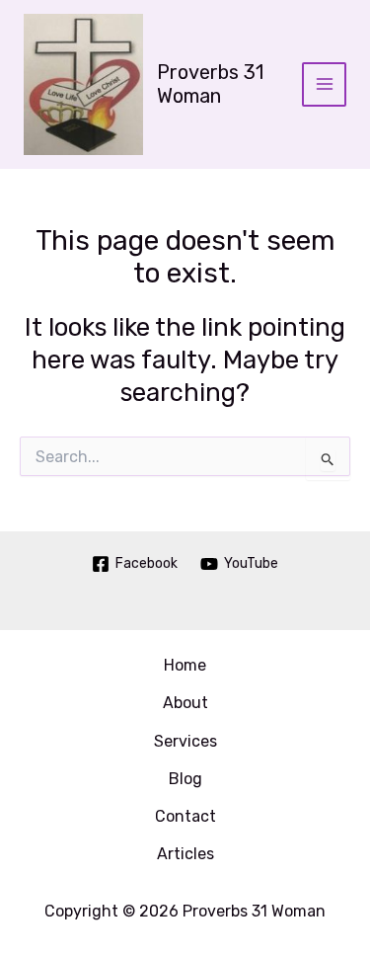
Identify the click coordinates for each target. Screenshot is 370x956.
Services (185, 741)
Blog (185, 778)
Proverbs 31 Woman (210, 84)
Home (185, 665)
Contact (185, 816)
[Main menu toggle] (324, 84)
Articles (185, 853)
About (185, 702)
